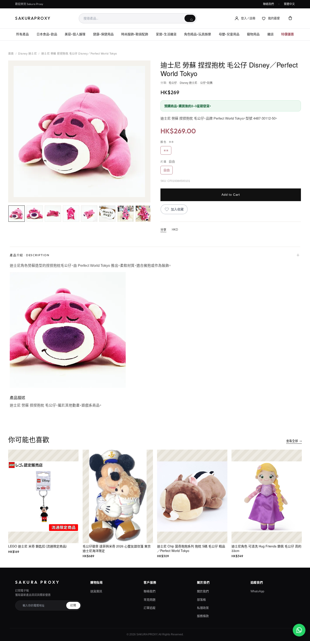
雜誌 (270, 34)
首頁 (11, 53)
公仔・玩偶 (206, 82)
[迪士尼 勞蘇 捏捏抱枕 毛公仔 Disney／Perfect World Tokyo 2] (35, 213)
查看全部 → (294, 441)
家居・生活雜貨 (166, 34)
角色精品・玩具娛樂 (197, 34)
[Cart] (290, 18)
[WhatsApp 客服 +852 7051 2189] (299, 630)
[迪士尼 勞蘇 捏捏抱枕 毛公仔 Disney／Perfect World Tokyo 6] (107, 213)
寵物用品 (253, 34)
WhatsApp (257, 591)
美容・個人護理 (75, 34)
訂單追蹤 (149, 608)
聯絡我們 (268, 4)
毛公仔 (173, 82)
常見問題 (149, 599)
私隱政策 (203, 608)
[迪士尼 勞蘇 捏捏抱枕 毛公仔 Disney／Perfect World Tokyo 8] (143, 213)
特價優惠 (287, 34)
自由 (166, 170)
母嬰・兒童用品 (229, 34)
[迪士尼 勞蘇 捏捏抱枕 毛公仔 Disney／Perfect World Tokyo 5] (89, 213)
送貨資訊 (96, 591)
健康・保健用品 (103, 34)
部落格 (201, 599)
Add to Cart (230, 194)
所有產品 (22, 34)
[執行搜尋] (190, 18)
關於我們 (203, 591)
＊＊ (165, 150)
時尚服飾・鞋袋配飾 (134, 34)
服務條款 (203, 616)
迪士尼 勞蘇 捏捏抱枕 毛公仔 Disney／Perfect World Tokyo (79, 53)
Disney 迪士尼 (27, 53)
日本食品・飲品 (47, 34)
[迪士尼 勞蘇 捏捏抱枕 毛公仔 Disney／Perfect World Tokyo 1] (16, 213)
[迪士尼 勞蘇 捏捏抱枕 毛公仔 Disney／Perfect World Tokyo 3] (53, 213)
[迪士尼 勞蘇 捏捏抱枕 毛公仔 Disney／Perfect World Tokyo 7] (125, 213)
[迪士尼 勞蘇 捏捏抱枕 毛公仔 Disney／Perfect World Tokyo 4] (71, 213)
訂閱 (73, 605)
